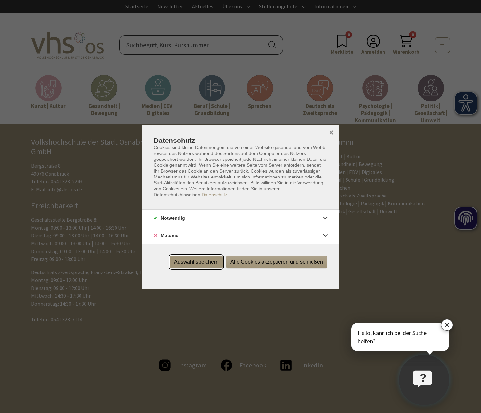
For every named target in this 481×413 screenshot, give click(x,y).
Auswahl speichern (196, 262)
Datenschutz (214, 194)
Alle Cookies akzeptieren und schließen (276, 262)
